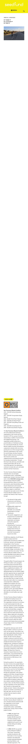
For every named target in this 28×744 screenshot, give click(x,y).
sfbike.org (7, 399)
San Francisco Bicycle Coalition (14, 431)
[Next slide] (22, 212)
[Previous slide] (6, 212)
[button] (11, 397)
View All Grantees (9, 17)
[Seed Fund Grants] (14, 5)
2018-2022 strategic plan (16, 479)
